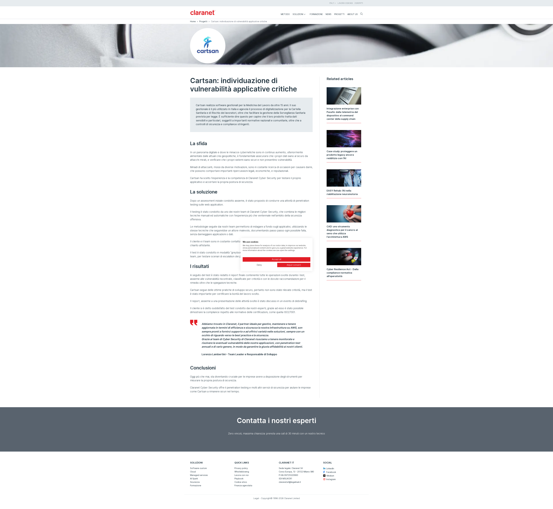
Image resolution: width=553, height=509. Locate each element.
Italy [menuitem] (331, 3)
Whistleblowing (241, 471)
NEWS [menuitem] (328, 14)
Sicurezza (195, 482)
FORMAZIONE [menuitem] (316, 14)
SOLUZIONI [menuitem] (298, 14)
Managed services (199, 475)
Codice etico (240, 482)
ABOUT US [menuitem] (352, 14)
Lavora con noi (241, 475)
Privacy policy (241, 468)
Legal (256, 498)
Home (193, 21)
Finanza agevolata (243, 485)
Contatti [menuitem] (359, 3)
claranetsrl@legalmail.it (290, 482)
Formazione (195, 485)
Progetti (203, 21)
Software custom (198, 468)
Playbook (238, 478)
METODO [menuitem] (285, 14)
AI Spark (194, 478)
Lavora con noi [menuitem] (345, 3)
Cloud (193, 471)
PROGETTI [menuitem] (339, 14)
